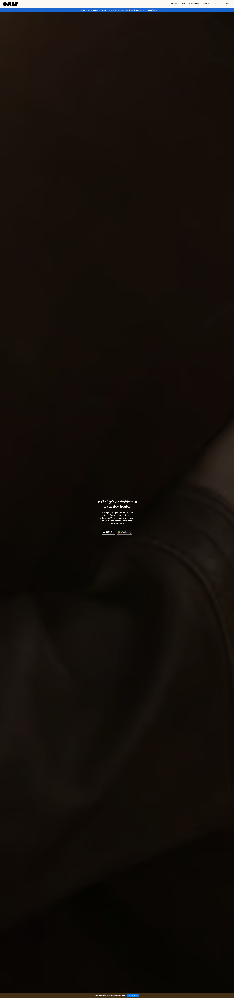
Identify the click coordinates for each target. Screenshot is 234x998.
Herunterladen (133, 995)
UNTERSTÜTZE (225, 3)
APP (183, 3)
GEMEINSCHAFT (209, 3)
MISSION (175, 3)
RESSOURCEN (194, 3)
